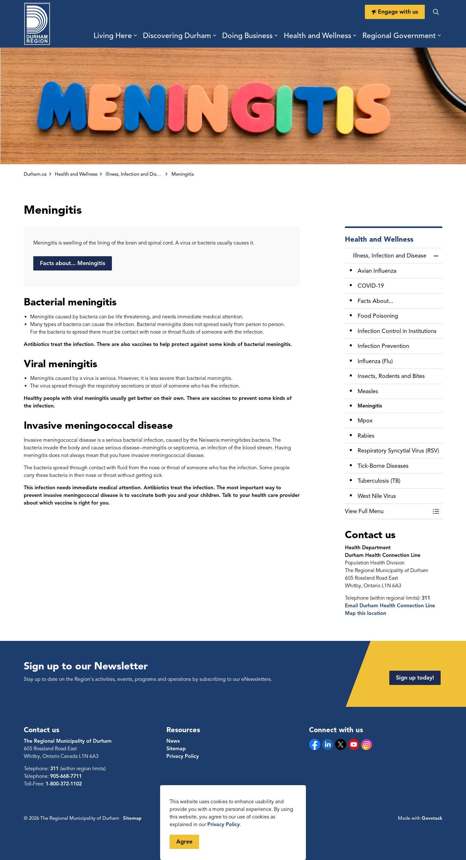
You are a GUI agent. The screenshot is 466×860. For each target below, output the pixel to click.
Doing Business (247, 35)
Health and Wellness (317, 35)
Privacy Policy (223, 824)
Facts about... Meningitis (72, 263)
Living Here (113, 35)
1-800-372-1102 (64, 784)
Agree (184, 841)
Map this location (365, 613)
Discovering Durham (177, 35)
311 (426, 598)
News (173, 741)
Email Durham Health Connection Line (390, 606)
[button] (387, 511)
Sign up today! (415, 677)
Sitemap (176, 749)
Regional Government (399, 35)
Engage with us (398, 11)
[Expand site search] (436, 12)
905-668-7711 (66, 776)
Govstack (432, 818)
